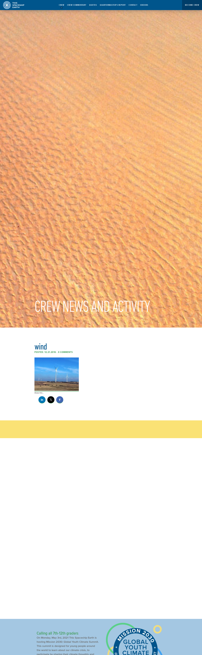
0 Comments (65, 352)
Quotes (93, 5)
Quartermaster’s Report (113, 5)
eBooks (144, 5)
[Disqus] (101, 490)
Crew (61, 5)
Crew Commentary (76, 5)
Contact (133, 5)
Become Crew (192, 5)
